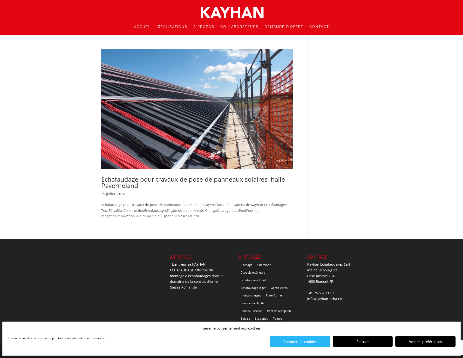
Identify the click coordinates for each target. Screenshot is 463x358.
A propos (203, 27)
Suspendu (261, 319)
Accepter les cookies (300, 341)
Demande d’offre (284, 27)
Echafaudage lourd (253, 280)
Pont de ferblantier (253, 303)
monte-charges (251, 295)
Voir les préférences (425, 341)
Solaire (245, 319)
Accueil (143, 27)
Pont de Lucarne (251, 311)
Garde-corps (279, 288)
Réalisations (172, 27)
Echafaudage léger (253, 288)
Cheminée (264, 265)
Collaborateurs (239, 27)
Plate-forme (274, 295)
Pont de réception (279, 311)
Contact (319, 27)
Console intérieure (253, 272)
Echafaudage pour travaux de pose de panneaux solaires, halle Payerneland (193, 182)
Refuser (362, 341)
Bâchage (246, 265)
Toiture (278, 319)
